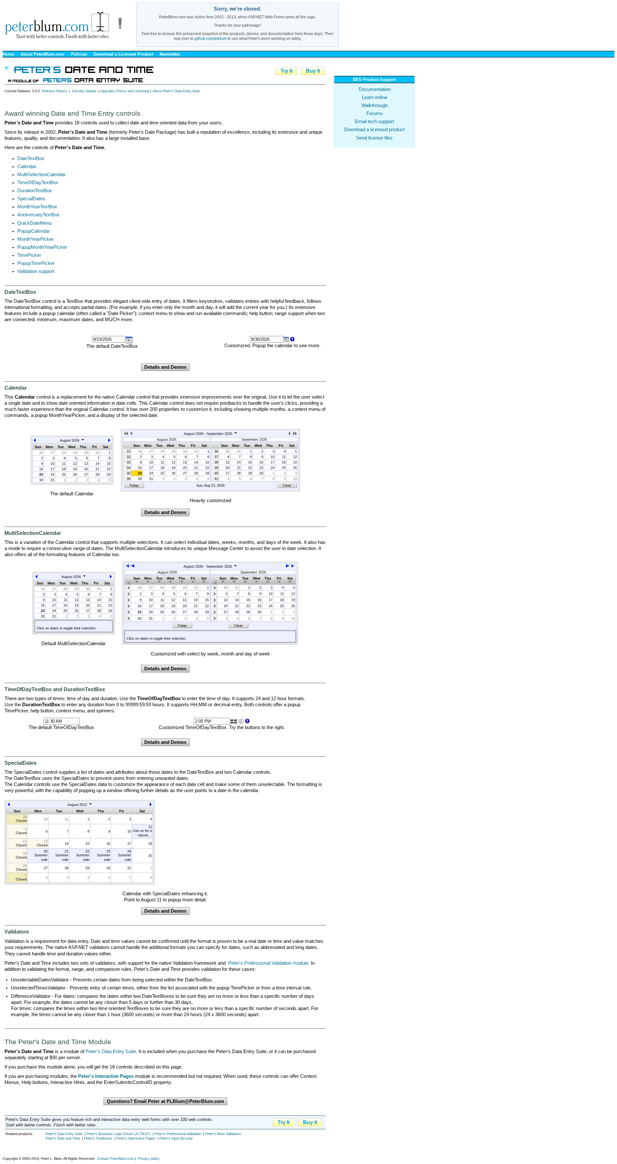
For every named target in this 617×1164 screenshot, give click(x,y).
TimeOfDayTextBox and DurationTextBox (54, 689)
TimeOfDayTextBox (37, 182)
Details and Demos (165, 367)
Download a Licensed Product (123, 54)
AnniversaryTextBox (38, 214)
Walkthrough (375, 105)
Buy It (313, 71)
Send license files (374, 137)
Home (8, 54)
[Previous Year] (126, 435)
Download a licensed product (374, 129)
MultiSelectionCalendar (41, 174)
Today (134, 485)
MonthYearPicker (35, 239)
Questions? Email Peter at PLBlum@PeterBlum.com (165, 1101)
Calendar (26, 166)
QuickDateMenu (34, 223)
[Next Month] (109, 441)
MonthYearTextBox (37, 206)
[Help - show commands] (292, 339)
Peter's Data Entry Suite (110, 1051)
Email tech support (374, 121)
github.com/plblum (210, 38)
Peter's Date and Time (62, 1138)
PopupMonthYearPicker (42, 247)
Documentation (374, 89)
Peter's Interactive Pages (136, 1138)
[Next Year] (295, 435)
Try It (286, 71)
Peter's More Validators (223, 1134)
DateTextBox (30, 158)
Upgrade (107, 91)
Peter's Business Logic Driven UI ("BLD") (118, 1134)
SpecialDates (31, 198)
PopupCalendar (33, 231)
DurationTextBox (34, 190)
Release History (54, 91)
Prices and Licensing (133, 91)
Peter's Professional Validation (178, 1134)
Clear (287, 485)
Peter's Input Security (176, 1138)
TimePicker (29, 255)
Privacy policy (149, 1158)
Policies (79, 54)
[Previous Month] (34, 441)
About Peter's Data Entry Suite (176, 91)
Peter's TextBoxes (98, 1138)
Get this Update (84, 91)
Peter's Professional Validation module (268, 963)
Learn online (374, 97)
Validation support (35, 271)
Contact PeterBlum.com (115, 1158)
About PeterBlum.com (43, 54)
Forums (374, 113)
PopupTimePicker (36, 263)
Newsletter (170, 54)
